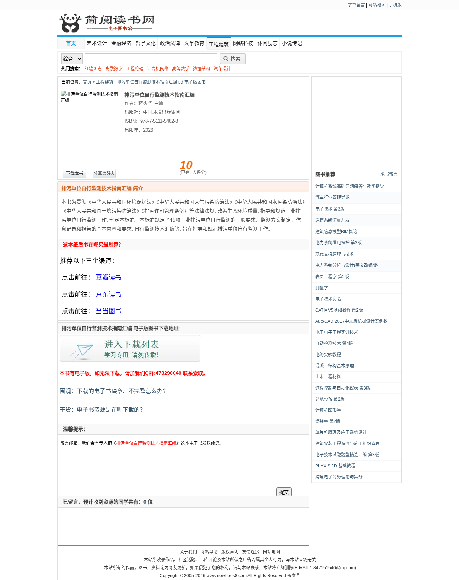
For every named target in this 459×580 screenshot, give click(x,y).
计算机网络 (158, 68)
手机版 (395, 5)
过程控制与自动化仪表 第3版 (342, 388)
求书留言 (356, 5)
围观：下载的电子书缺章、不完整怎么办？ (113, 391)
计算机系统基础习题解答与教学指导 (349, 186)
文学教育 (194, 43)
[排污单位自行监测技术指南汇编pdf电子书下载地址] (130, 361)
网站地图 (376, 5)
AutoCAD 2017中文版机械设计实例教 (351, 321)
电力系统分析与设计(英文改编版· (346, 265)
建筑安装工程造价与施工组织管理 (347, 443)
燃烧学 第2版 (327, 421)
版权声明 (229, 552)
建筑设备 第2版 (330, 399)
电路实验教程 (328, 354)
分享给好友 (104, 173)
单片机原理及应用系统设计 (341, 432)
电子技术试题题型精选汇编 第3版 (347, 454)
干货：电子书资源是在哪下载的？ (102, 410)
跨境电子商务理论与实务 (339, 477)
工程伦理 (134, 68)
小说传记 (292, 43)
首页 (71, 43)
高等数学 (180, 68)
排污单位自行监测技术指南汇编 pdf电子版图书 (161, 82)
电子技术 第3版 (330, 209)
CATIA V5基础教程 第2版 (339, 310)
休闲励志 (267, 43)
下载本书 (74, 173)
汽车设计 (222, 68)
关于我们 (188, 552)
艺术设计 (97, 43)
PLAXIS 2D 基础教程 (335, 465)
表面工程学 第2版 (332, 276)
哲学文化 (146, 43)
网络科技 (243, 43)
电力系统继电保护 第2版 (338, 242)
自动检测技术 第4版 (334, 343)
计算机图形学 (328, 410)
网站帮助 (209, 552)
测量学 (321, 288)
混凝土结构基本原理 (334, 365)
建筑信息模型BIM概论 (336, 231)
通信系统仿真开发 (332, 220)
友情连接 (250, 552)
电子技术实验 (328, 299)
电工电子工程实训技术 (336, 332)
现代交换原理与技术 (334, 254)
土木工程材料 (328, 376)
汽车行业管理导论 (332, 197)
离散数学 (114, 68)
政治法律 (170, 43)
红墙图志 (93, 68)
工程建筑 (219, 44)
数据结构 (201, 68)
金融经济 (121, 43)
